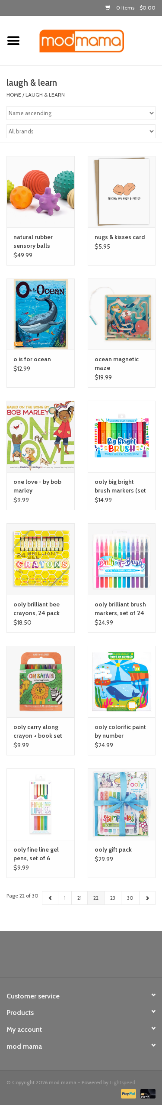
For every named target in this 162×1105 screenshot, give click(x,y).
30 (130, 897)
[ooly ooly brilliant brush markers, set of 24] (122, 559)
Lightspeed (122, 1082)
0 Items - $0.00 (135, 7)
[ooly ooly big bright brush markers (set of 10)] (122, 436)
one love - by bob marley (37, 486)
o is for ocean (32, 359)
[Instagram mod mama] (96, 957)
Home (13, 94)
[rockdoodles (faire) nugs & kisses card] (122, 191)
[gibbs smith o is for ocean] (40, 314)
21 (79, 897)
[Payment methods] (127, 1093)
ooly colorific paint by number (120, 731)
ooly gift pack (113, 849)
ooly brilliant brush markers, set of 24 (120, 608)
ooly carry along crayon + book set (37, 731)
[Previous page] (50, 897)
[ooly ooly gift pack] (122, 804)
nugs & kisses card (120, 237)
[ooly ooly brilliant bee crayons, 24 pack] (40, 559)
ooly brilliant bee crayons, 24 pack (36, 608)
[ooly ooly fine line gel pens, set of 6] (40, 804)
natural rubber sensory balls (33, 241)
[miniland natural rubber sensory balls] (40, 191)
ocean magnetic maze (117, 363)
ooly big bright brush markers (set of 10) (120, 486)
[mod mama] (94, 40)
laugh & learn (45, 94)
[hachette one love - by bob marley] (40, 436)
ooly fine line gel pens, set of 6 (36, 854)
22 (95, 897)
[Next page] (147, 897)
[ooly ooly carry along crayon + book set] (40, 681)
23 (112, 897)
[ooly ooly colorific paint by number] (122, 681)
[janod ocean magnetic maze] (122, 314)
